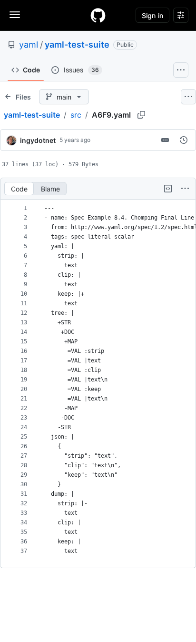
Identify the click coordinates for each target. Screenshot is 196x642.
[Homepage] (98, 15)
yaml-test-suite (77, 45)
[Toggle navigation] (15, 15)
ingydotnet (38, 140)
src (75, 115)
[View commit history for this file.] (184, 140)
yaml (28, 45)
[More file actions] (185, 188)
